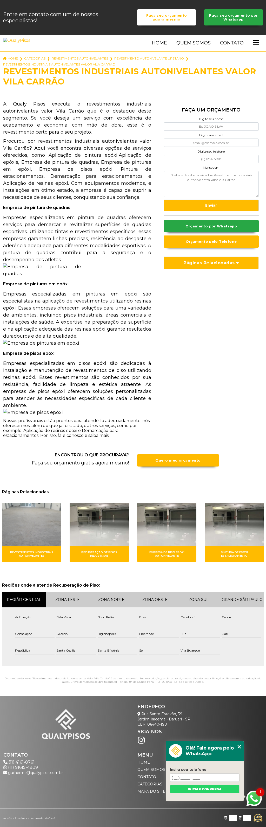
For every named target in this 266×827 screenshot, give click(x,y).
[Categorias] (256, 43)
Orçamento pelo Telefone (211, 242)
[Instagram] (141, 740)
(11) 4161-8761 (21, 762)
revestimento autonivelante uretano (149, 58)
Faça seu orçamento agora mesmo (166, 17)
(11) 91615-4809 (22, 767)
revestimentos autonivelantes (80, 58)
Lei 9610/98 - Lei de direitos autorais (180, 682)
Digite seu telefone (211, 151)
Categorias (34, 58)
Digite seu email (211, 135)
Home (159, 43)
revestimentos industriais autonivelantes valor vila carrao (59, 64)
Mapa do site (151, 791)
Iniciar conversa (205, 789)
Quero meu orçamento (178, 460)
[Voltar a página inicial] (17, 40)
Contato (232, 43)
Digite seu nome (211, 119)
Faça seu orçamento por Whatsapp (233, 17)
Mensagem (211, 167)
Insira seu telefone (188, 769)
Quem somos (193, 43)
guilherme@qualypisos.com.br (35, 772)
